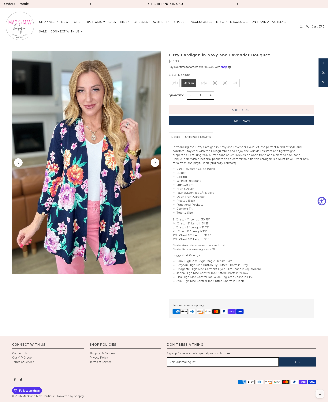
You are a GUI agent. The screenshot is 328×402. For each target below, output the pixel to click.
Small (174, 82)
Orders (9, 4)
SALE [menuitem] (43, 31)
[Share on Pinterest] (323, 82)
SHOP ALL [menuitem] (47, 22)
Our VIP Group (22, 357)
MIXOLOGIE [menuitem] (239, 22)
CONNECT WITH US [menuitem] (65, 31)
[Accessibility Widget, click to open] (322, 201)
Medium (189, 82)
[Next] (237, 4)
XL (214, 82)
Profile (24, 4)
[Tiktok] (21, 379)
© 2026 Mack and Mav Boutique (34, 396)
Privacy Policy (99, 357)
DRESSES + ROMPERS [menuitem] (150, 22)
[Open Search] (301, 26)
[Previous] (90, 4)
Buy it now (241, 121)
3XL (235, 82)
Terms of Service (23, 362)
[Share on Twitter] (323, 72)
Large (203, 82)
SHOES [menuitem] (179, 22)
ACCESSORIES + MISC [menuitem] (207, 22)
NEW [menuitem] (65, 22)
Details (175, 136)
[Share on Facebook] (323, 63)
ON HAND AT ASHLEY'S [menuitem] (269, 22)
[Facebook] (15, 379)
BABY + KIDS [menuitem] (118, 22)
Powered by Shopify (70, 396)
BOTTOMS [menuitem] (94, 22)
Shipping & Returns (198, 136)
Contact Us (19, 353)
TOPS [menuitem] (76, 22)
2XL (225, 82)
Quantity (176, 95)
